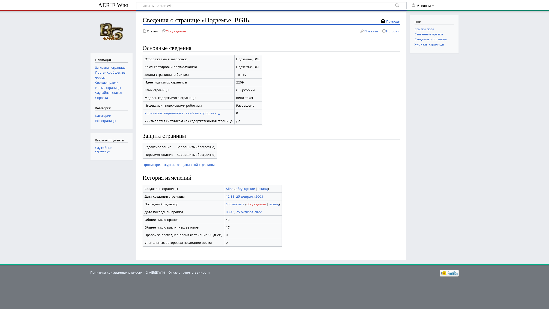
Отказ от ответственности (189, 272)
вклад (263, 188)
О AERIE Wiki (155, 272)
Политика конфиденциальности (116, 272)
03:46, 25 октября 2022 (244, 212)
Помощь (393, 21)
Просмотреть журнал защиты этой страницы (179, 164)
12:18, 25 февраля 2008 (244, 196)
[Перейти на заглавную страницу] (111, 32)
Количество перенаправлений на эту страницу (182, 113)
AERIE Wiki (113, 5)
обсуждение (245, 188)
